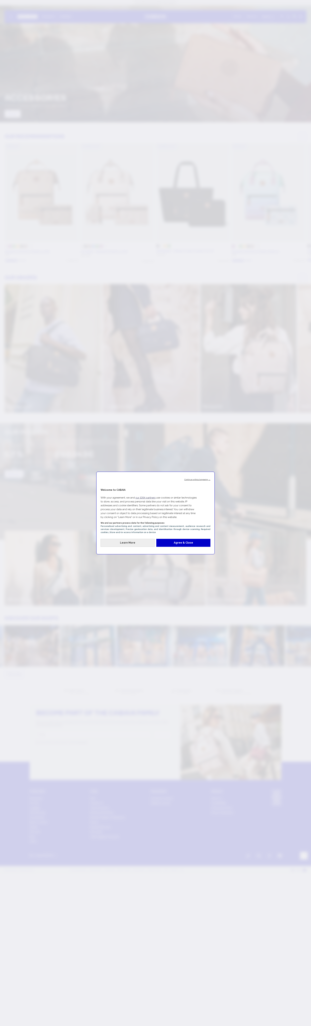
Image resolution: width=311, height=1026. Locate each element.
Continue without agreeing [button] (197, 479)
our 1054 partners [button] (145, 497)
